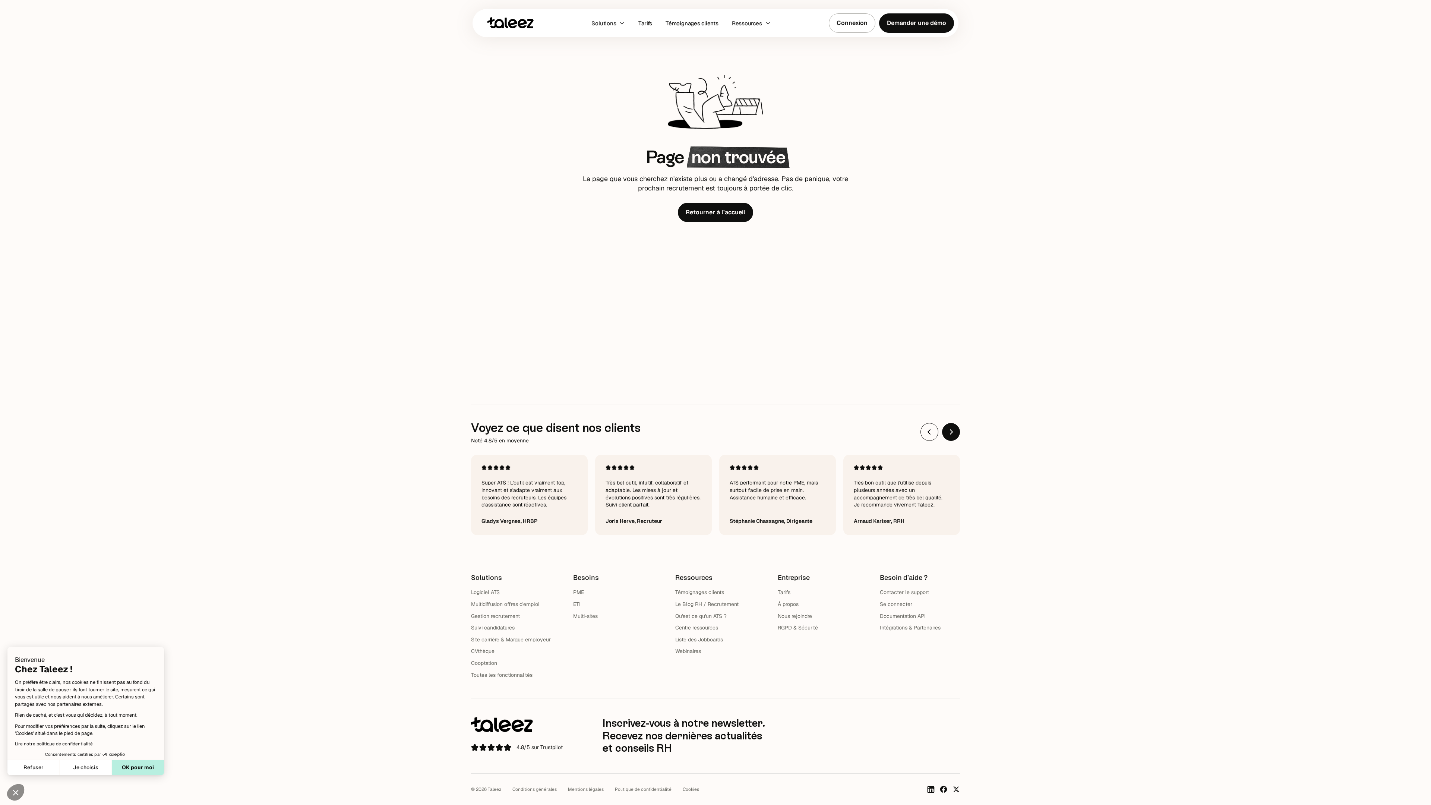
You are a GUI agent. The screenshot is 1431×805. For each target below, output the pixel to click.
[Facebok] (943, 789)
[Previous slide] (929, 432)
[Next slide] (951, 432)
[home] (510, 22)
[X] (956, 789)
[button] (608, 23)
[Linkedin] (931, 789)
